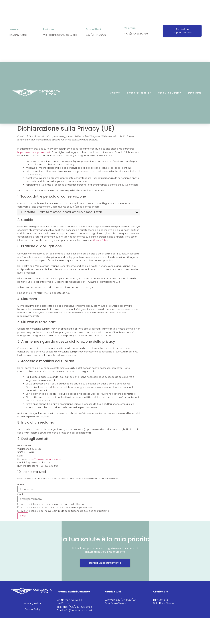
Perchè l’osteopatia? (139, 93)
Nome (20, 484)
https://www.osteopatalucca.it (34, 152)
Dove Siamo (194, 93)
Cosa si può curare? (169, 93)
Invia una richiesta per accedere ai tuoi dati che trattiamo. (51, 504)
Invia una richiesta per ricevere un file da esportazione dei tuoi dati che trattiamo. (64, 511)
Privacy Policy (32, 603)
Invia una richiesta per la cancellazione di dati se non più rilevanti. (55, 507)
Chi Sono (115, 93)
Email (20, 494)
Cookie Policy (100, 240)
